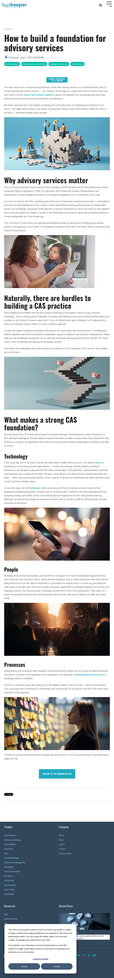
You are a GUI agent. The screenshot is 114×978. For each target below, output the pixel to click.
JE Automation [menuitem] (10, 885)
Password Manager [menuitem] (11, 858)
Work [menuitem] (6, 853)
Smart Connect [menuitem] (10, 835)
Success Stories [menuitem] (65, 853)
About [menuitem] (61, 835)
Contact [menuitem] (62, 849)
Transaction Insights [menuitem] (12, 871)
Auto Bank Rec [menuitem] (10, 844)
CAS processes (77, 64)
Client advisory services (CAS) (34, 64)
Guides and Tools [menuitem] (11, 918)
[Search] (100, 5)
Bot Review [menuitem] (8, 876)
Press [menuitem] (61, 840)
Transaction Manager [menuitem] (12, 840)
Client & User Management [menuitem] (15, 862)
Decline (57, 966)
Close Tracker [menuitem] (9, 889)
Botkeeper (14, 57)
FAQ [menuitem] (5, 923)
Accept (24, 966)
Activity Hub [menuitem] (9, 880)
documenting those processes (89, 674)
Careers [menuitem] (62, 844)
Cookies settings (40, 959)
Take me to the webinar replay (57, 773)
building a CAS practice (59, 64)
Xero (97, 462)
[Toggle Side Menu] (109, 4)
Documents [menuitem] (8, 849)
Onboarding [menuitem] (8, 867)
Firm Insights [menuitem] (9, 894)
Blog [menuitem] (6, 914)
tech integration (12, 64)
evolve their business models (38, 94)
